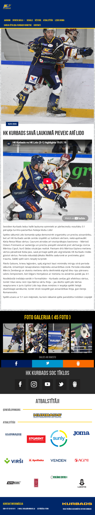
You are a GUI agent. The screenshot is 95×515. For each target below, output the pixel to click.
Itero (46, 509)
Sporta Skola (18, 20)
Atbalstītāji (48, 20)
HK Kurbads (7, 6)
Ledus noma (59, 20)
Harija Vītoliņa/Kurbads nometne (18, 25)
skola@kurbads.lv (29, 509)
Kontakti (37, 25)
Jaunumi (7, 20)
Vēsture (38, 20)
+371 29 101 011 (10, 509)
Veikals (30, 20)
